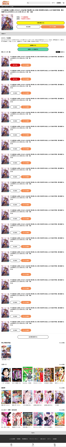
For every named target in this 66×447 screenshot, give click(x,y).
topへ (33, 433)
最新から (63, 52)
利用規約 (18, 438)
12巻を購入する (40, 22)
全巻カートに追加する (33, 49)
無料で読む (15, 65)
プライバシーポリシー (33, 438)
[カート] (63, 3)
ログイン (53, 2)
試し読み (28, 26)
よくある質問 (12, 438)
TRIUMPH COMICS (25, 18)
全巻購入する (33, 45)
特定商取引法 (25, 438)
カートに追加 (53, 26)
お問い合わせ (43, 438)
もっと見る (62, 342)
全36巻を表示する (33, 337)
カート (33, 445)
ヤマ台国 (11, 6)
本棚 (54, 445)
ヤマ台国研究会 (24, 17)
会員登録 (58, 2)
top (2, 6)
